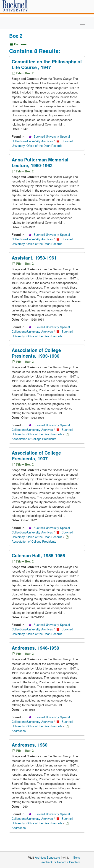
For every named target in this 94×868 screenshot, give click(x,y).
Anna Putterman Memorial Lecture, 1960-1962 (40, 162)
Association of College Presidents (34, 439)
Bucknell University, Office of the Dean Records (42, 143)
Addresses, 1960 (29, 744)
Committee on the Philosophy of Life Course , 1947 (47, 64)
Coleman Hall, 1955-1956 (38, 555)
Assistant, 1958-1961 (34, 257)
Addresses (19, 731)
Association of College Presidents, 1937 (36, 455)
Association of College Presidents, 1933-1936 (36, 353)
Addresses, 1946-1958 (35, 647)
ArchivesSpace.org (47, 857)
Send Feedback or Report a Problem (60, 859)
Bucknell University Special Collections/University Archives (41, 138)
